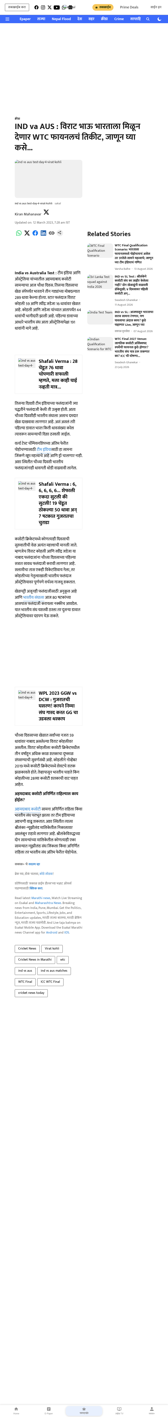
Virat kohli (52, 948)
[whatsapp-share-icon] (19, 235)
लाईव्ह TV (119, 1413)
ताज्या (41, 19)
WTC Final (25, 982)
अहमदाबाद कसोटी (28, 809)
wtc (62, 959)
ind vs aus (25, 971)
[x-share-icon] (27, 235)
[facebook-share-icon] (35, 235)
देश (79, 19)
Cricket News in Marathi (35, 959)
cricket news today (31, 993)
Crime (119, 19)
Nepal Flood (61, 19)
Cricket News (27, 948)
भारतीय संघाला (33, 597)
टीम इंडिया (44, 449)
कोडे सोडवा (46, 874)
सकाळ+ (152, 1413)
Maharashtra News (48, 903)
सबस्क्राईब (105, 7)
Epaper (25, 19)
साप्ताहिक (137, 19)
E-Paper (49, 1413)
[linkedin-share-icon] (43, 235)
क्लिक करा (36, 888)
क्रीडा (104, 19)
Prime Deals (129, 7)
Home (16, 1413)
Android (51, 932)
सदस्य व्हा (34, 864)
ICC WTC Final (50, 982)
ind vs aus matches (54, 971)
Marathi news (40, 898)
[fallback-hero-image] (100, 250)
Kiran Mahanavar (28, 214)
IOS (66, 932)
